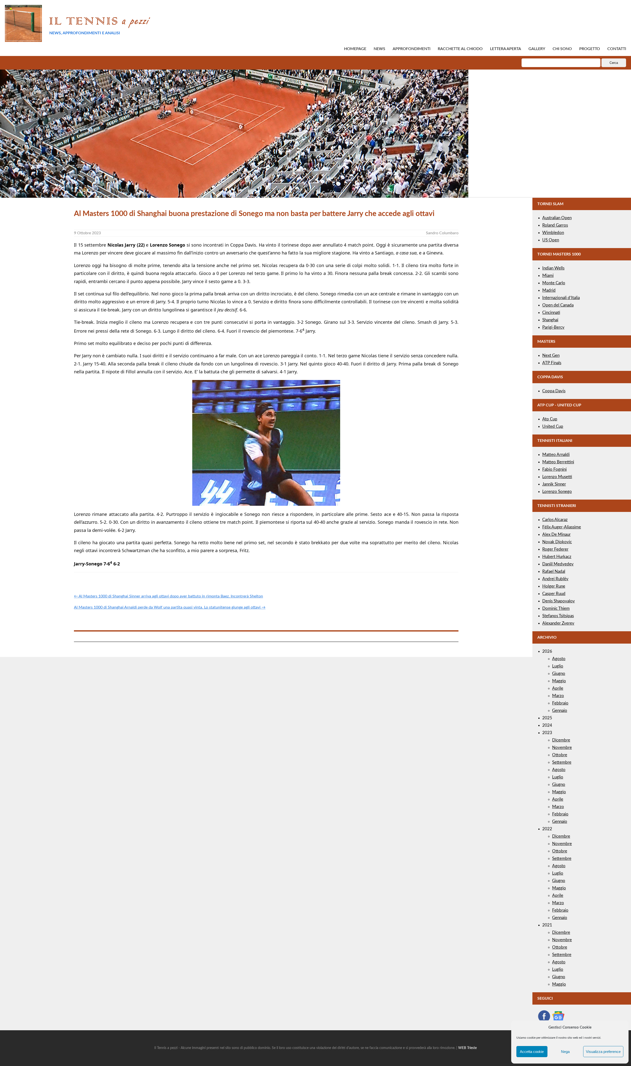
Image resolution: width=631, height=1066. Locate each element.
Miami (548, 275)
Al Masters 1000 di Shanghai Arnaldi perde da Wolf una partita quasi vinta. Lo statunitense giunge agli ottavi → (169, 607)
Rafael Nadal (553, 571)
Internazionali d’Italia (561, 298)
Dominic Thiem (556, 608)
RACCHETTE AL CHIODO (460, 49)
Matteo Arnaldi (556, 454)
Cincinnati (551, 312)
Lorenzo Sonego (557, 491)
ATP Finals (551, 363)
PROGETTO (589, 49)
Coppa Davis (553, 391)
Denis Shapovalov (558, 601)
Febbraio (560, 703)
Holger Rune (553, 586)
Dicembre (561, 740)
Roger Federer (555, 549)
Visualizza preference (603, 1051)
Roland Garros (555, 225)
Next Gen (551, 355)
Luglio (557, 666)
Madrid (549, 290)
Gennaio (559, 710)
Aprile (557, 688)
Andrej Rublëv (555, 579)
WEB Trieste (467, 1048)
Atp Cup (549, 419)
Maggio (559, 681)
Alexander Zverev (558, 623)
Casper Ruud (553, 594)
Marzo (558, 696)
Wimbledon (553, 233)
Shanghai (550, 320)
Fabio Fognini (554, 469)
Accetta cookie (532, 1051)
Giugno (558, 673)
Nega (565, 1051)
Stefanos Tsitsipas (558, 616)
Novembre (562, 747)
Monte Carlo (553, 283)
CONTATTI (616, 49)
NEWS (379, 49)
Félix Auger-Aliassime (561, 527)
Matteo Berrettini (558, 462)
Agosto (558, 659)
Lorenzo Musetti (557, 477)
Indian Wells (553, 268)
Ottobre (559, 755)
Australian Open (557, 218)
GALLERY (536, 49)
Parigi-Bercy (553, 327)
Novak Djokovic (557, 542)
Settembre (561, 762)
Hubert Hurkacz (556, 557)
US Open (550, 240)
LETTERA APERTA (505, 49)
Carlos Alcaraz (555, 520)
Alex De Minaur (556, 534)
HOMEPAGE (355, 49)
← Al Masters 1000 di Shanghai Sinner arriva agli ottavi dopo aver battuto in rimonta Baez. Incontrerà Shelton (168, 596)
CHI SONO (562, 49)
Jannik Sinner (554, 484)
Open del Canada (558, 305)
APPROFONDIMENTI (411, 49)
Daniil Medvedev (558, 564)
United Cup (552, 426)
